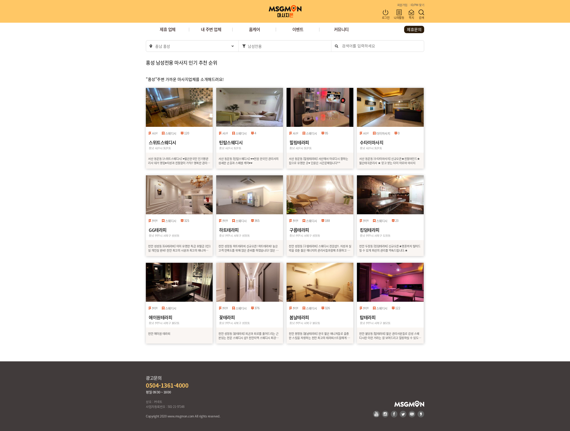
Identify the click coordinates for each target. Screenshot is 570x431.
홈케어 (254, 29)
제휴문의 (414, 29)
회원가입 (402, 4)
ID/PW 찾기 (417, 4)
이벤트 (297, 29)
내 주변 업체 (211, 29)
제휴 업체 (167, 29)
